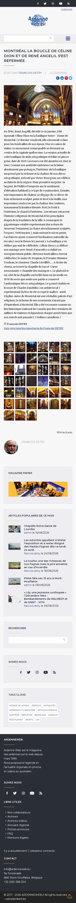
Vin (37, 719)
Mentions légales (17, 837)
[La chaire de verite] (54, 381)
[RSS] (68, 4)
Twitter (70, 78)
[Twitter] (45, 4)
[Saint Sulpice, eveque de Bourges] (9, 404)
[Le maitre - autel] (9, 347)
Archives (12, 816)
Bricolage (40, 715)
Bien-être (27, 715)
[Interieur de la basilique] (20, 347)
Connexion (66, 9)
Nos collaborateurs (18, 812)
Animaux (36, 705)
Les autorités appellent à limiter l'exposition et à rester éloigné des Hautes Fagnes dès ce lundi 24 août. (45, 545)
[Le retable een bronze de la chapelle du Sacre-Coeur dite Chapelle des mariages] (43, 404)
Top (69, 897)
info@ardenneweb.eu (17, 869)
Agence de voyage (19, 705)
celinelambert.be (15, 899)
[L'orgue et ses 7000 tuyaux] (32, 347)
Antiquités (49, 705)
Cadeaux (53, 715)
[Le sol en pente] (54, 347)
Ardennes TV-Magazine (22, 710)
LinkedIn (62, 78)
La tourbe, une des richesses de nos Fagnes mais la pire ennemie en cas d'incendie (45, 564)
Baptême (14, 715)
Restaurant (16, 719)
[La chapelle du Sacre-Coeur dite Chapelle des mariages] (32, 392)
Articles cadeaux (47, 710)
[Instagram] (53, 4)
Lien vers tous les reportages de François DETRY (33, 328)
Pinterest (66, 78)
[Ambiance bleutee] (20, 358)
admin (28, 532)
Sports (29, 719)
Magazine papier (38, 489)
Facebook (58, 78)
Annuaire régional (18, 825)
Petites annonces (18, 829)
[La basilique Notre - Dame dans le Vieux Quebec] (20, 370)
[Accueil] (38, 26)
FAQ (10, 833)
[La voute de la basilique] (32, 381)
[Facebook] (38, 4)
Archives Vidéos (17, 820)
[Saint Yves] (20, 404)
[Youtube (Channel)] (60, 4)
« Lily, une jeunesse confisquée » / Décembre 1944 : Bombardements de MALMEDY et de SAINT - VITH (45, 597)
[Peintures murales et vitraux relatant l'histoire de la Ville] (32, 370)
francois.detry (30, 73)
